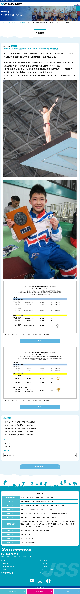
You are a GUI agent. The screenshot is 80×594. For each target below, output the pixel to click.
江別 (27, 498)
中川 (42, 517)
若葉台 (58, 506)
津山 (21, 530)
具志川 (27, 542)
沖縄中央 (33, 542)
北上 (21, 502)
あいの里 (37, 498)
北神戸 (31, 527)
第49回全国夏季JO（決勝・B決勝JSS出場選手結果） (21, 422)
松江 (43, 530)
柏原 (46, 521)
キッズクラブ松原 (35, 524)
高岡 (21, 513)
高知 (21, 534)
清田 (42, 498)
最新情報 (22, 22)
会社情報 (44, 560)
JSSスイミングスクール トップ (9, 22)
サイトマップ (45, 573)
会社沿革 (5, 563)
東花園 (72, 521)
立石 (47, 506)
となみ (48, 513)
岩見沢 (22, 498)
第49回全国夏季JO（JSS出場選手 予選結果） (19, 425)
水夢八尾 (49, 524)
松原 (27, 524)
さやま (42, 521)
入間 (27, 506)
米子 (47, 530)
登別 (52, 498)
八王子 (53, 506)
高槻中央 (56, 524)
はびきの (65, 521)
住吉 (37, 521)
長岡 (21, 510)
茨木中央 (31, 521)
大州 (35, 530)
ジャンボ (27, 510)
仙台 (42, 502)
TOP (4, 560)
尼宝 (21, 527)
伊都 (31, 538)
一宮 (34, 517)
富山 (39, 513)
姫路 (52, 527)
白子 (50, 517)
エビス (51, 521)
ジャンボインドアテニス (38, 510)
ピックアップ (9, 443)
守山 (38, 517)
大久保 (72, 524)
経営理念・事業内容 (8, 566)
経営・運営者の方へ (47, 570)
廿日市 (27, 530)
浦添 (21, 542)
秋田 (46, 502)
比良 (46, 517)
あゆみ (47, 498)
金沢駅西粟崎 (56, 513)
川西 (26, 527)
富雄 (67, 524)
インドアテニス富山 (31, 513)
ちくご (22, 538)
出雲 (39, 530)
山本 (43, 524)
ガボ (60, 521)
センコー (27, 534)
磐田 (21, 517)
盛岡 (32, 502)
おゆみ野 (42, 506)
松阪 (54, 517)
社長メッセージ (46, 563)
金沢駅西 (64, 513)
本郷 (43, 513)
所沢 (37, 506)
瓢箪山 (22, 524)
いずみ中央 (23, 521)
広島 (31, 530)
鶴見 (62, 506)
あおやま (27, 502)
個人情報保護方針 (8, 573)
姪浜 (27, 538)
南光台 (38, 502)
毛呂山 (32, 506)
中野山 (50, 510)
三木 (43, 527)
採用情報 (44, 566)
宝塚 (47, 527)
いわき (51, 502)
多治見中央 (28, 517)
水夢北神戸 (37, 527)
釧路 (31, 498)
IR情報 (4, 570)
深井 (56, 521)
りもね (62, 524)
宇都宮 (22, 506)
